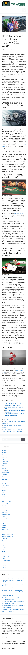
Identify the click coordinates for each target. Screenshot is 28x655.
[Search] (23, 439)
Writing (4, 565)
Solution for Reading (7, 536)
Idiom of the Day (6, 499)
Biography (4, 452)
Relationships (5, 529)
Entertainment (5, 472)
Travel (3, 558)
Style (3, 543)
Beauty (4, 450)
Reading (4, 525)
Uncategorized (6, 560)
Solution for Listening (7, 534)
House (3, 496)
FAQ (3, 481)
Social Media (5, 532)
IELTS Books (5, 503)
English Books (5, 470)
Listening (4, 507)
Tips (7, 423)
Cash (5, 421)
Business (4, 457)
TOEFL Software (6, 554)
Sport (3, 540)
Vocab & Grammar (7, 563)
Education (4, 468)
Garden (4, 492)
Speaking (4, 538)
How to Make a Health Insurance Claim (12, 588)
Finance (4, 483)
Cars (3, 459)
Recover (23, 421)
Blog (3, 455)
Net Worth (4, 518)
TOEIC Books (5, 556)
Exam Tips (4, 474)
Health (3, 494)
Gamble (6, 419)
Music (3, 516)
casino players (19, 91)
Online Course (5, 521)
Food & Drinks (5, 485)
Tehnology (4, 547)
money (18, 421)
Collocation (5, 466)
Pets (3, 523)
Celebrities (5, 463)
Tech (3, 545)
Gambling (13, 421)
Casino (9, 421)
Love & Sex (5, 512)
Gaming (4, 490)
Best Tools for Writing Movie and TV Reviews (13, 578)
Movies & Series (6, 514)
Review (4, 423)
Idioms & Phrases (6, 501)
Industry (4, 505)
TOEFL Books (5, 552)
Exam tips (4, 477)
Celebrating (5, 461)
